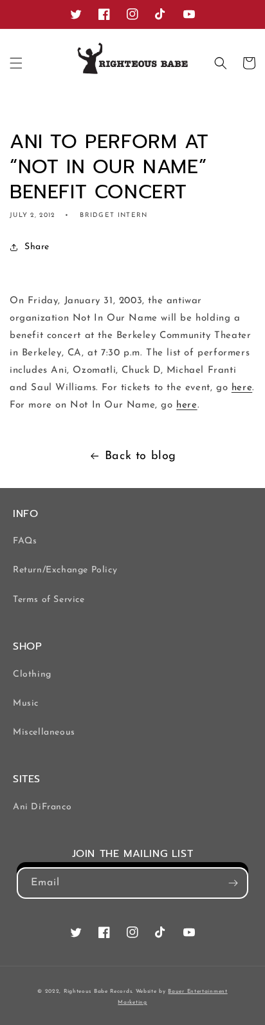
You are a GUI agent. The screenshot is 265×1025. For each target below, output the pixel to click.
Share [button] (37, 247)
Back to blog (140, 456)
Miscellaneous (44, 732)
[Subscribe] (233, 883)
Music (26, 703)
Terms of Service (49, 600)
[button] (16, 63)
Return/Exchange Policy (65, 570)
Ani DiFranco (42, 807)
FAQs (25, 541)
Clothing (32, 674)
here (242, 388)
